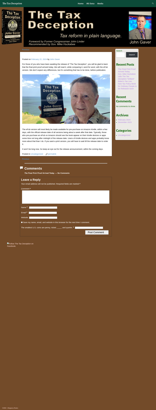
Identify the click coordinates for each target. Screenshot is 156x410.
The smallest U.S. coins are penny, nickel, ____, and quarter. (47, 228)
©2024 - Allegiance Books (10, 408)
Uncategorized (37, 154)
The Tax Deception (12, 3)
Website (24, 217)
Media (100, 3)
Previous (24, 50)
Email (24, 213)
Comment (26, 189)
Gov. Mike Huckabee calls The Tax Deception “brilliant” (127, 76)
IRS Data (90, 3)
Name (24, 207)
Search (119, 51)
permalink (52, 154)
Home (81, 3)
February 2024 (124, 120)
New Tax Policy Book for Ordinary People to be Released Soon (127, 86)
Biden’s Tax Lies (125, 81)
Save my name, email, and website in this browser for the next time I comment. (56, 222)
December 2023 (125, 122)
